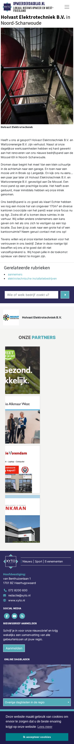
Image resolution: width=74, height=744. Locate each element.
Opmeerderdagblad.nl (29, 4)
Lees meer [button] (44, 726)
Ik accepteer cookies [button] (37, 736)
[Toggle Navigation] (67, 7)
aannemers (15, 274)
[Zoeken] (65, 295)
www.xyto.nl (16, 600)
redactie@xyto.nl (19, 595)
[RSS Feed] (22, 616)
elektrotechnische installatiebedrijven (32, 278)
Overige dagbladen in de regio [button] (25, 702)
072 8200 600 (17, 590)
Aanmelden (14, 648)
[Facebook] (7, 616)
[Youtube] (15, 616)
